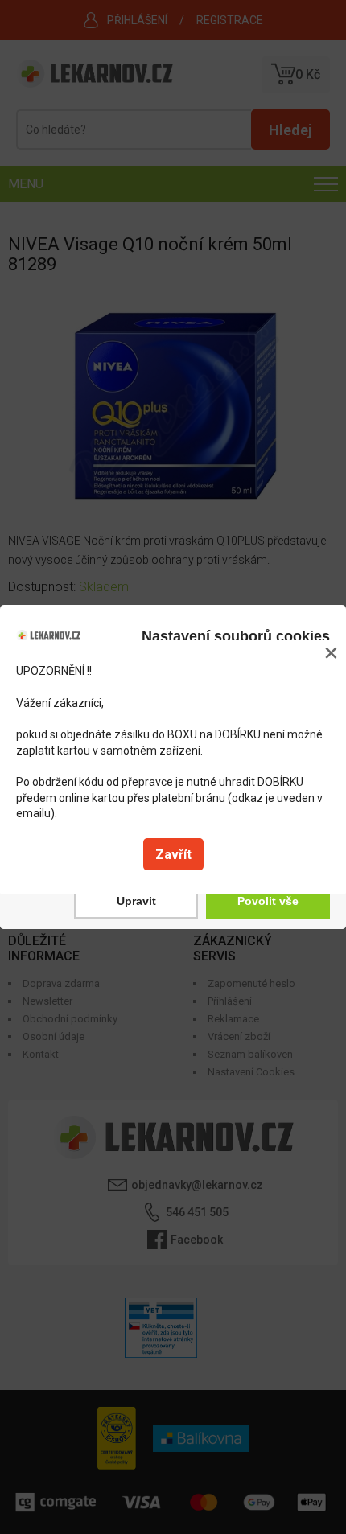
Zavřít (173, 854)
